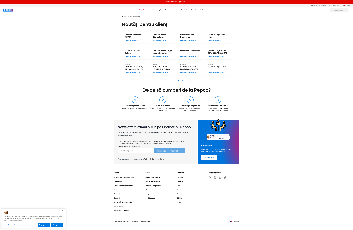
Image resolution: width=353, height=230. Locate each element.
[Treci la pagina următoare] (192, 80)
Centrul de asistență (334, 5)
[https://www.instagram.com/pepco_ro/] (215, 177)
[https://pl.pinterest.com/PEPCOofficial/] (220, 177)
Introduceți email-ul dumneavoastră (129, 146)
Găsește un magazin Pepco (318, 5)
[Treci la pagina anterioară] (161, 80)
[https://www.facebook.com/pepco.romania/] (210, 177)
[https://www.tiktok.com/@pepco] (225, 177)
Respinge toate (43, 224)
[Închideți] (63, 211)
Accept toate (57, 224)
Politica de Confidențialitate (154, 159)
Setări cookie (12, 224)
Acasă (124, 16)
